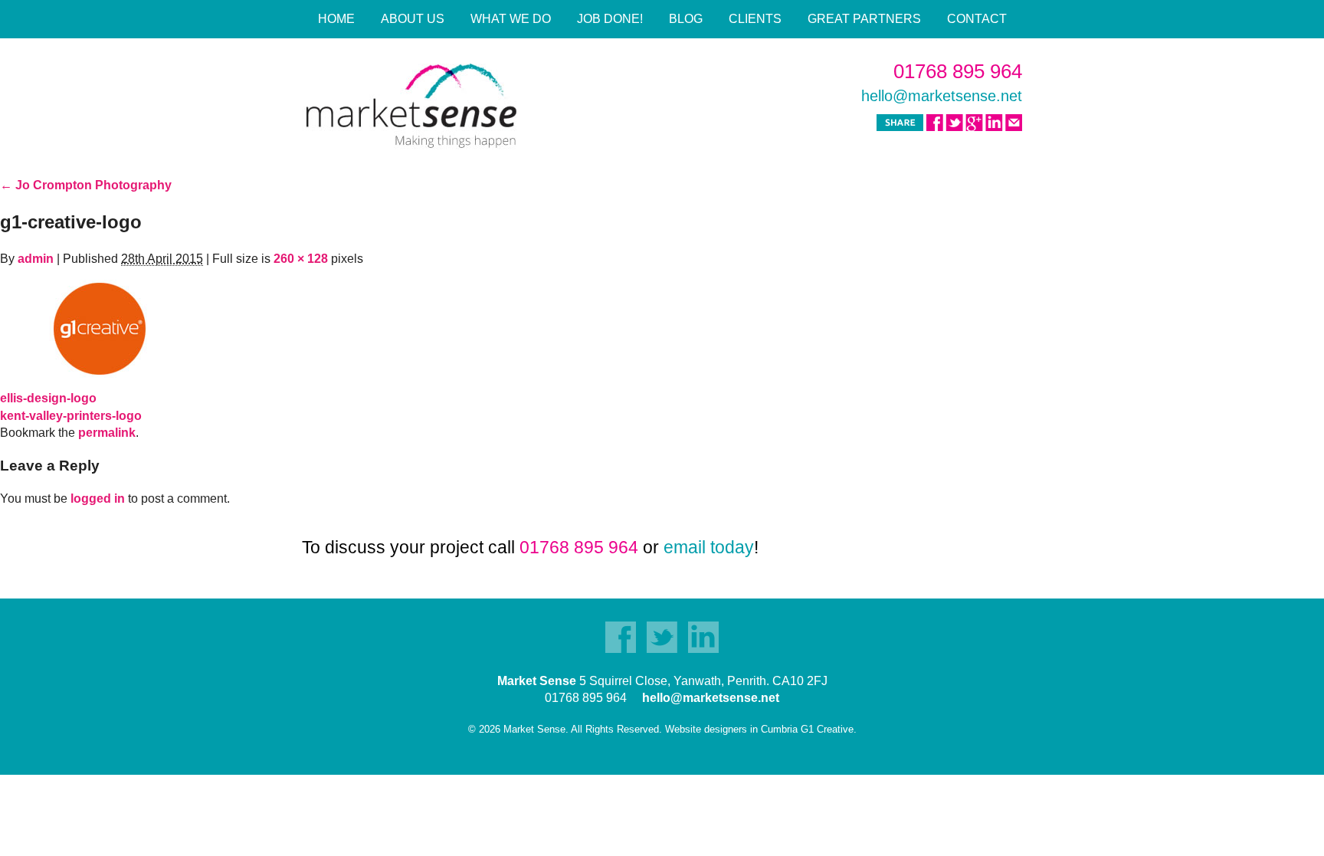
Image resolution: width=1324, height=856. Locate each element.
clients (755, 18)
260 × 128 (301, 258)
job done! (610, 18)
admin (36, 258)
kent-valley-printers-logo (71, 415)
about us (412, 18)
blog (686, 18)
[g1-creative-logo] (99, 327)
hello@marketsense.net (941, 95)
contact (977, 18)
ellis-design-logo (48, 398)
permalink (107, 432)
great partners (864, 18)
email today (709, 547)
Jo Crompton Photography (86, 185)
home (336, 18)
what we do (510, 18)
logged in (97, 498)
